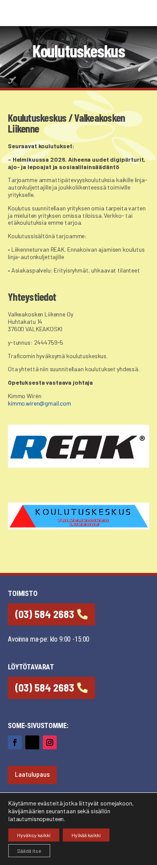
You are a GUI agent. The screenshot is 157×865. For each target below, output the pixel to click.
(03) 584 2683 (44, 614)
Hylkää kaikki (86, 835)
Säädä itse (29, 851)
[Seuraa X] (32, 742)
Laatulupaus (32, 774)
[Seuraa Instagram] (50, 742)
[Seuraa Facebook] (15, 742)
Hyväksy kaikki (34, 835)
